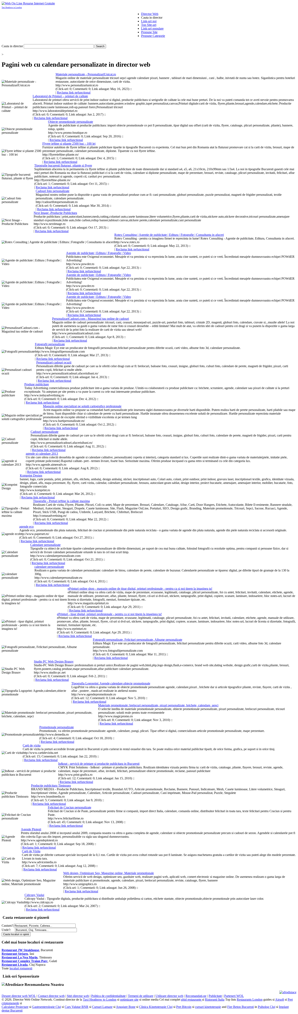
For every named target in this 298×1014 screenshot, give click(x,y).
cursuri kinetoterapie (208, 1007)
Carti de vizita (32, 745)
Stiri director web (78, 996)
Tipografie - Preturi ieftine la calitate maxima (61, 501)
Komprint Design (31, 475)
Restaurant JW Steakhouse (20, 950)
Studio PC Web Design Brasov (54, 661)
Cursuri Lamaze (102, 1007)
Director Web (149, 14)
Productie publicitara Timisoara (51, 785)
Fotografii (50, 344)
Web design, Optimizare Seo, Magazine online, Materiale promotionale (108, 873)
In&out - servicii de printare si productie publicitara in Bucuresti (98, 763)
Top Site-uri (148, 25)
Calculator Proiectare (15, 1007)
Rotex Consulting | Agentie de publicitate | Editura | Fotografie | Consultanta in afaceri (169, 234)
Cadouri (44, 431)
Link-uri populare (152, 28)
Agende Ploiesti (31, 829)
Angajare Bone (125, 1007)
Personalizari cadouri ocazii (53, 362)
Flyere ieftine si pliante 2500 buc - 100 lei (68, 143)
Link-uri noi (149, 21)
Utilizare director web (169, 996)
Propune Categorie (153, 35)
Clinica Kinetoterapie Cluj (156, 1007)
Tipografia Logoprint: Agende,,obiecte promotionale (110, 683)
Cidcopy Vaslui (34, 895)
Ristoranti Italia (214, 999)
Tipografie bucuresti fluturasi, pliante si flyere (63, 165)
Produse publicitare (36, 384)
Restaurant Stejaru (15, 953)
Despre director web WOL (19, 996)
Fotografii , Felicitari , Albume (137, 639)
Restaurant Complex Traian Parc (25, 961)
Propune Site (149, 32)
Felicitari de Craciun (69, 807)
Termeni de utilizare (140, 996)
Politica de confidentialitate (108, 996)
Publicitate (215, 996)
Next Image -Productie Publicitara (55, 213)
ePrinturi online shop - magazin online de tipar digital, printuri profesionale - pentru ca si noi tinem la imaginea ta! (140, 588)
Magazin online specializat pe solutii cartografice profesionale (82, 406)
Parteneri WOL (234, 996)
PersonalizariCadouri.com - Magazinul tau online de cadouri (90, 318)
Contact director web (51, 996)
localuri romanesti (21, 968)
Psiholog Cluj (266, 1007)
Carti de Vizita (31, 851)
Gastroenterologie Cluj (46, 1007)
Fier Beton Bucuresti (240, 1007)
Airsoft (279, 999)
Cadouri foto (52, 191)
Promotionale (56, 727)
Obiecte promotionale (70, 121)
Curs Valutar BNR (76, 1007)
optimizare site (129, 999)
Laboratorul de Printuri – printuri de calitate (60, 96)
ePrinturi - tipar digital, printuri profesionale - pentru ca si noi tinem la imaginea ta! (109, 614)
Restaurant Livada (15, 964)
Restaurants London (250, 999)
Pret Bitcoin (183, 1007)
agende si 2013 (42, 453)
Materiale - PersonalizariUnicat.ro (86, 74)
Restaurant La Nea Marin (20, 957)
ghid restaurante (191, 999)
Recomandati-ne (195, 996)
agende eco (26, 526)
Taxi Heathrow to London (12, 7)
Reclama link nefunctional (73, 92)
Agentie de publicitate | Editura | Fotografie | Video (98, 253)
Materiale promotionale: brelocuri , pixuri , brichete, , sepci (158, 705)
